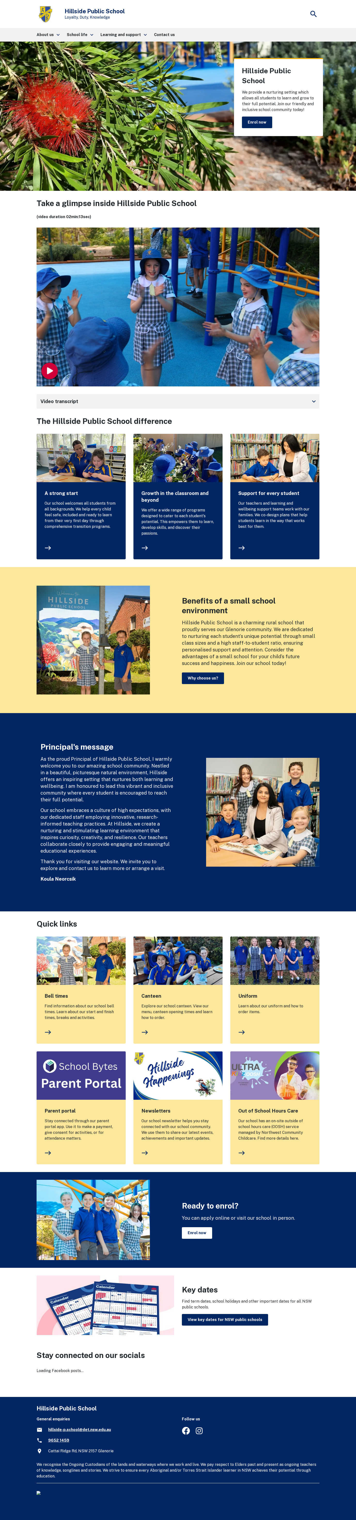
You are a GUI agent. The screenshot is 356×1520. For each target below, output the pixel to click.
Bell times (56, 996)
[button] (48, 35)
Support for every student (268, 493)
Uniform (247, 996)
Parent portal (60, 1111)
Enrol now (257, 122)
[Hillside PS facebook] (186, 1433)
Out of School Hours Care (268, 1111)
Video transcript (178, 401)
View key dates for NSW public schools (225, 1319)
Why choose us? (203, 678)
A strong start (61, 493)
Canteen (151, 996)
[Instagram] (200, 1433)
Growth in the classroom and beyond (175, 496)
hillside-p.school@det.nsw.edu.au (79, 1429)
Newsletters (155, 1111)
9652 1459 (58, 1440)
